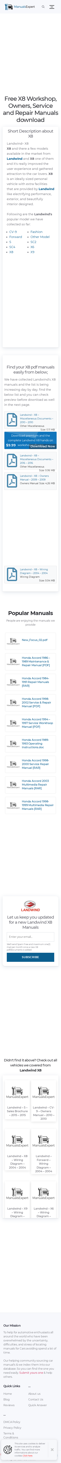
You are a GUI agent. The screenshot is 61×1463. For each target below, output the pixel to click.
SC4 (12, 247)
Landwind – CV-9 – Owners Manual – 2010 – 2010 (43, 1113)
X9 (32, 252)
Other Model (40, 237)
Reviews (9, 1405)
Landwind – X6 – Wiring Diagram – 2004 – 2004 (44, 1214)
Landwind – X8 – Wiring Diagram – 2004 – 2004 (17, 1162)
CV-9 (13, 232)
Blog (6, 1399)
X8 (11, 252)
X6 (32, 247)
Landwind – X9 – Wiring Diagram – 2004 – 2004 (17, 1214)
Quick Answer (37, 1405)
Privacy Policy (12, 1427)
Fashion (36, 232)
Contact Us (35, 1399)
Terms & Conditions (10, 1435)
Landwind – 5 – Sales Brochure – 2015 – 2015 (17, 1111)
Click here (28, 1455)
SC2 (33, 242)
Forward (15, 237)
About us (34, 1393)
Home (7, 1393)
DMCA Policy (11, 1422)
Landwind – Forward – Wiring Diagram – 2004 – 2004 (43, 1164)
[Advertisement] (30, 55)
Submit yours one (31, 1372)
